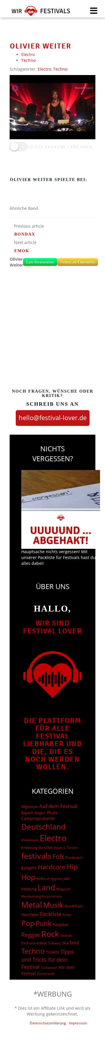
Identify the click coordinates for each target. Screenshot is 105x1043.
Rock (50, 934)
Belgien (40, 813)
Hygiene (56, 878)
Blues (52, 812)
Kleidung (28, 888)
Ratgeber (60, 924)
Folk (58, 856)
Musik (53, 905)
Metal (31, 904)
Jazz (67, 878)
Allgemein (29, 806)
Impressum (78, 1023)
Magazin (63, 889)
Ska (65, 943)
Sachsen (66, 935)
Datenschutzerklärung (48, 1023)
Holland (42, 878)
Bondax (24, 234)
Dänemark (29, 840)
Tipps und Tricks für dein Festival (47, 959)
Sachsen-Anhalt (34, 943)
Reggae (30, 934)
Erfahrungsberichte (37, 847)
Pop (27, 923)
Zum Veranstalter (40, 262)
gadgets (29, 867)
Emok (21, 251)
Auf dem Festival (58, 805)
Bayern (27, 812)
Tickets (52, 952)
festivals (36, 855)
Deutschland (43, 826)
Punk (43, 923)
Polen (66, 915)
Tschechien (49, 967)
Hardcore (51, 867)
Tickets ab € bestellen (77, 262)
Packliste (50, 913)
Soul (74, 942)
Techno (28, 60)
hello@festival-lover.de (53, 417)
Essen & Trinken (66, 847)
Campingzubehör (38, 818)
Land (46, 887)
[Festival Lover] (37, 13)
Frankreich (74, 857)
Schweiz (54, 943)
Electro (28, 54)
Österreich (45, 973)
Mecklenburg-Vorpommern (41, 896)
